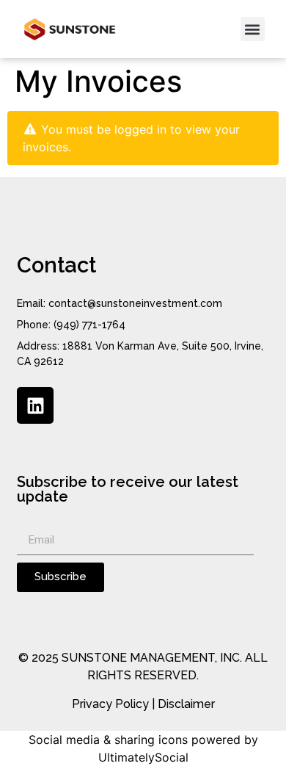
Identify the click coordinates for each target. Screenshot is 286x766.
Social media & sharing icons (108, 739)
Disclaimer (186, 704)
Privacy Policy (110, 704)
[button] (253, 29)
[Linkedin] (35, 405)
